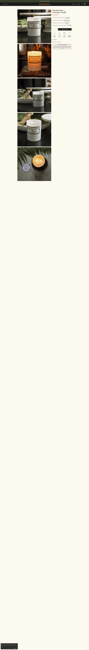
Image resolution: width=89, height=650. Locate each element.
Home (18, 7)
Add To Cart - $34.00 (65, 29)
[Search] (82, 4)
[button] (54, 15)
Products (21, 7)
